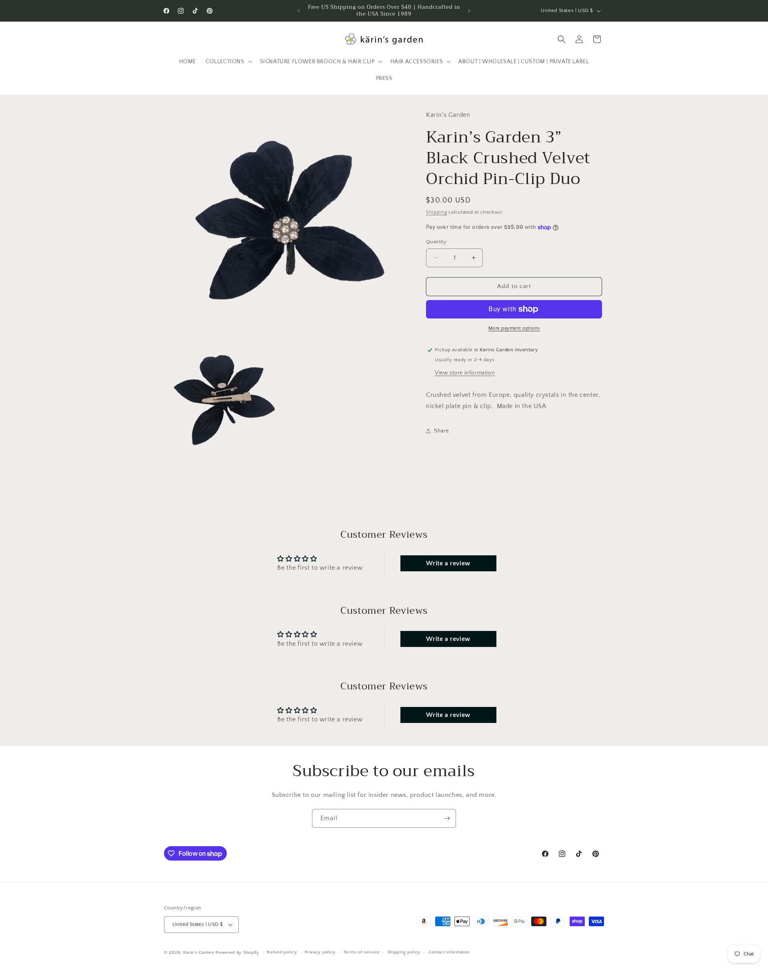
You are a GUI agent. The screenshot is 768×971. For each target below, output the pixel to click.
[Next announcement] (469, 10)
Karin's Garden (198, 952)
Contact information (449, 952)
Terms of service (362, 952)
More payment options (514, 328)
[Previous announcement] (299, 10)
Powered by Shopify (237, 952)
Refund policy (282, 952)
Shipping (436, 211)
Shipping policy (404, 952)
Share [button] (441, 430)
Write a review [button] (448, 563)
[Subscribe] (447, 818)
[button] (228, 61)
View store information (465, 372)
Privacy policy (320, 952)
